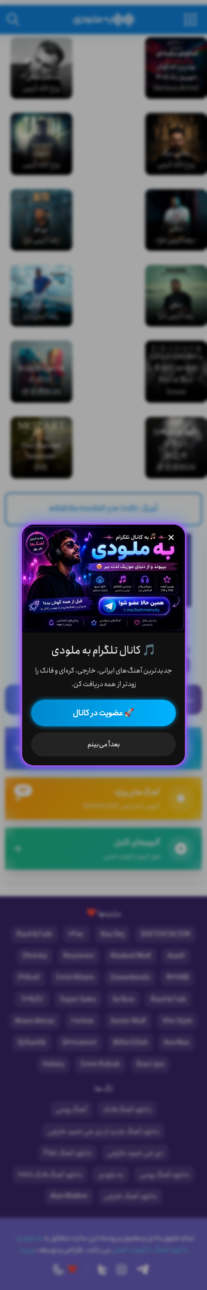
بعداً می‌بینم (103, 744)
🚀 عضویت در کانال (103, 713)
